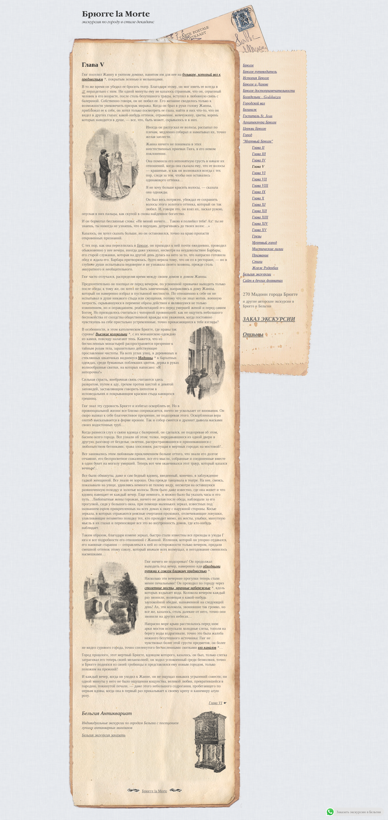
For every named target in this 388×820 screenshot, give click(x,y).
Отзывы (253, 334)
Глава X (258, 198)
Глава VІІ (259, 179)
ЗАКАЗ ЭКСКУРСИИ (269, 319)
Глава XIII (260, 217)
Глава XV (259, 229)
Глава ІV (259, 160)
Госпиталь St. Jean (257, 115)
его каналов (207, 647)
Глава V (258, 166)
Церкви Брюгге (254, 128)
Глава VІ (259, 172)
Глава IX (259, 191)
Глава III (259, 153)
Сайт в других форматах (263, 280)
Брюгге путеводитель (260, 71)
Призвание (260, 255)
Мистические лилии (267, 248)
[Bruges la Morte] (118, 22)
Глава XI (259, 204)
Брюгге (142, 245)
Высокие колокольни (111, 333)
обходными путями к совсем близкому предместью (182, 568)
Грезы (256, 236)
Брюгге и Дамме (255, 84)
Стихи (257, 261)
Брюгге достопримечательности (269, 90)
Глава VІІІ (260, 185)
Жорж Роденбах (265, 267)
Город (247, 134)
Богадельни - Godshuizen (262, 96)
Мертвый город (264, 242)
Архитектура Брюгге (259, 122)
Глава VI (215, 702)
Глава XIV (260, 223)
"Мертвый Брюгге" (258, 141)
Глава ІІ (258, 147)
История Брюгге (256, 77)
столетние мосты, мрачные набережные (177, 587)
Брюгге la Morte (154, 790)
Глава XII (259, 210)
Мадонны (145, 357)
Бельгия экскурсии (257, 273)
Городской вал (254, 103)
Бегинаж (250, 109)
